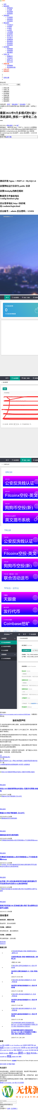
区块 (5, 1047)
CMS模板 (10, 32)
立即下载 (8, 137)
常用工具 (6, 54)
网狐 (9, 1056)
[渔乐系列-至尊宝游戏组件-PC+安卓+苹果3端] (24, 967)
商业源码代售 (11, 67)
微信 (26, 1047)
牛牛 (24, 1053)
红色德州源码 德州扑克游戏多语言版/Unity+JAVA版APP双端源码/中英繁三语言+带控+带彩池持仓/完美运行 (24, 1032)
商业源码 (10, 43)
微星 (29, 1047)
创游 (35, 1045)
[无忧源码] (2, 1)
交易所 (25, 1045)
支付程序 (26, 1050)
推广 (17, 125)
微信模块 (10, 41)
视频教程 (14, 1056)
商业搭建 (10, 11)
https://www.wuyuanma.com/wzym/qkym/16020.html (15, 714)
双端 (14, 1047)
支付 (23, 1050)
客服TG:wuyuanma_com (7, 1082)
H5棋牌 (7, 1045)
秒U (9, 757)
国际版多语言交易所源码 (9, 835)
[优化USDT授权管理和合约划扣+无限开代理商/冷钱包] (17, 772)
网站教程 (10, 52)
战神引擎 (33, 1047)
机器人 (7, 1053)
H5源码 (9, 28)
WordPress (10, 24)
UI (10, 1045)
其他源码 (10, 45)
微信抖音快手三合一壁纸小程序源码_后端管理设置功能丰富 (18, 760)
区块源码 (10, 34)
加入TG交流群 (19, 1082)
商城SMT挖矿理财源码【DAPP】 (12, 813)
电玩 (28, 1053)
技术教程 (6, 47)
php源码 (9, 26)
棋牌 (11, 1053)
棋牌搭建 (10, 48)
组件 (6, 1056)
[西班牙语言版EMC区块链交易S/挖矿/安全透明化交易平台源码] (19, 891)
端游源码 (10, 19)
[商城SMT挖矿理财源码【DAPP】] (11, 796)
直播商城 (10, 39)
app (1, 1045)
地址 (1, 757)
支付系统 (31, 1050)
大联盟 (23, 1047)
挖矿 (12, 1050)
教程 (35, 1050)
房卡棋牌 (4, 1050)
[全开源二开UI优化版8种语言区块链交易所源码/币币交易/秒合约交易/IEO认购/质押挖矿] (19, 866)
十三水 (11, 1047)
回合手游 (18, 1047)
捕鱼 (15, 1050)
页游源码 (10, 21)
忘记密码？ (14, 1108)
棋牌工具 (10, 60)
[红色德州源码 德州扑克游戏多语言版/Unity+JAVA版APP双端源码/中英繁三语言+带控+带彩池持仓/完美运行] (24, 1026)
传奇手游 (30, 1045)
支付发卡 (10, 37)
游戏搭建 (10, 50)
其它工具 (10, 62)
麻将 (20, 1056)
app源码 (9, 30)
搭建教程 (19, 1050)
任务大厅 (3, 943)
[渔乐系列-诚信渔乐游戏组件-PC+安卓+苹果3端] (24, 1010)
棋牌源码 (10, 8)
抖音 (10, 1050)
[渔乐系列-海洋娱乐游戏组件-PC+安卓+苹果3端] (24, 982)
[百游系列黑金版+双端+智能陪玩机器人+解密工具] (24, 953)
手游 (7, 1050)
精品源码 (6, 6)
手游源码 (10, 17)
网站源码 (6, 23)
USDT (12, 1045)
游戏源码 (6, 15)
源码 (4, 757)
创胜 (2, 1047)
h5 (3, 1045)
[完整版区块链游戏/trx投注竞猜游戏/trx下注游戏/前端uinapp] (19, 840)
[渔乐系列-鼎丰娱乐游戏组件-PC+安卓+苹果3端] (24, 996)
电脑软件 (10, 56)
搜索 (18, 84)
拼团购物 (10, 65)
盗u (7, 757)
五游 (21, 1045)
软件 (17, 1056)
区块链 (8, 1047)
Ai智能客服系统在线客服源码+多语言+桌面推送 (15, 764)
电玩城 (33, 1053)
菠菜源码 (10, 13)
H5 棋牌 (9, 10)
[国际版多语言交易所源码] (8, 818)
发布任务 (3, 941)
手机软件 (10, 58)
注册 (8, 1108)
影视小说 (10, 35)
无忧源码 (14, 1060)
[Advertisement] (19, 157)
